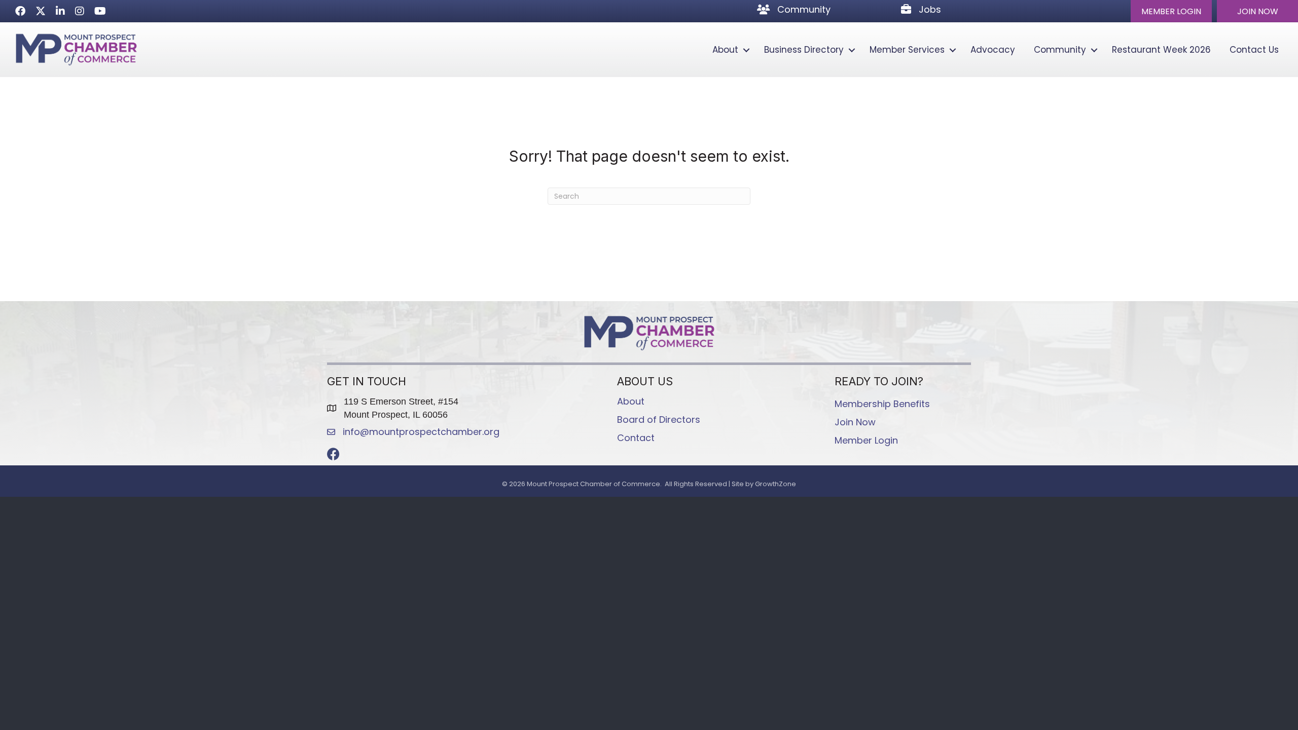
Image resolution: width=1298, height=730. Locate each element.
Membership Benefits (882, 403)
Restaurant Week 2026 (1161, 50)
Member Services (907, 50)
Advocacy (992, 50)
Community (1060, 50)
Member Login (866, 440)
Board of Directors (658, 419)
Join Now (855, 422)
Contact (636, 437)
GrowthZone (775, 484)
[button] (1171, 11)
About (725, 50)
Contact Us (1254, 50)
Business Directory (804, 50)
